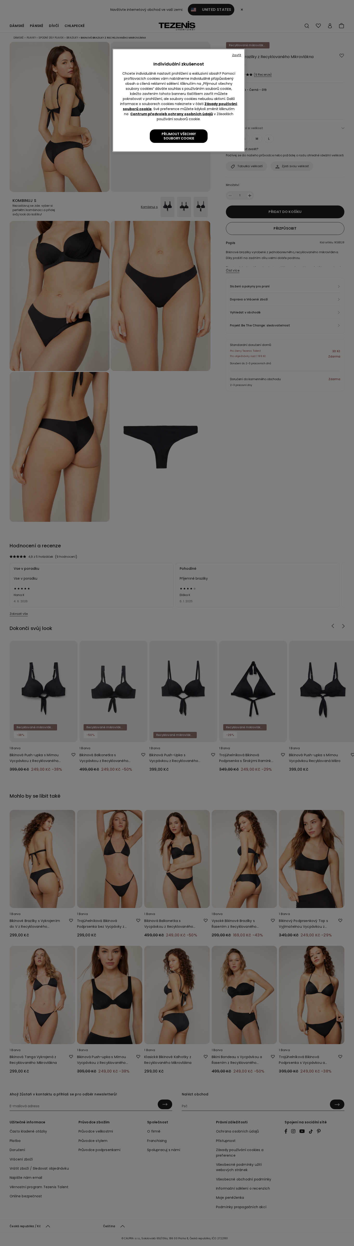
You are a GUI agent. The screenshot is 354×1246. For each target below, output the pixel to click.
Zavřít (236, 55)
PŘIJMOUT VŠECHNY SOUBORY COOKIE (179, 136)
